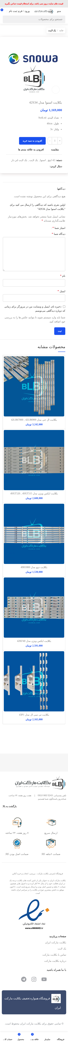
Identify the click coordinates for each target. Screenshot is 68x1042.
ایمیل (61, 291)
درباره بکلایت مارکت (55, 961)
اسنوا (43, 160)
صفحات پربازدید (57, 936)
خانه (61, 30)
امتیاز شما (58, 227)
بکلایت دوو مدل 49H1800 (34, 567)
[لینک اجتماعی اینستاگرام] (47, 166)
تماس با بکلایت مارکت (54, 954)
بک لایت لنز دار (19, 160)
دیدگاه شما (58, 233)
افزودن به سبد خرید (32, 140)
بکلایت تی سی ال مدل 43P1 (34, 714)
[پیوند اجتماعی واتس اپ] (38, 166)
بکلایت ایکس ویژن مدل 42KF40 (34, 641)
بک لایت (52, 30)
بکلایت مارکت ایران (55, 942)
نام (62, 275)
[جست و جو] (6, 19)
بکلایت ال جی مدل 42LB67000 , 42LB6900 (34, 419)
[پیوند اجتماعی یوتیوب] (42, 166)
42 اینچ (51, 160)
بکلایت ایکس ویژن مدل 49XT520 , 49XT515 (34, 493)
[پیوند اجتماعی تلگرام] (34, 166)
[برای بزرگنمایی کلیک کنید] (55, 89)
